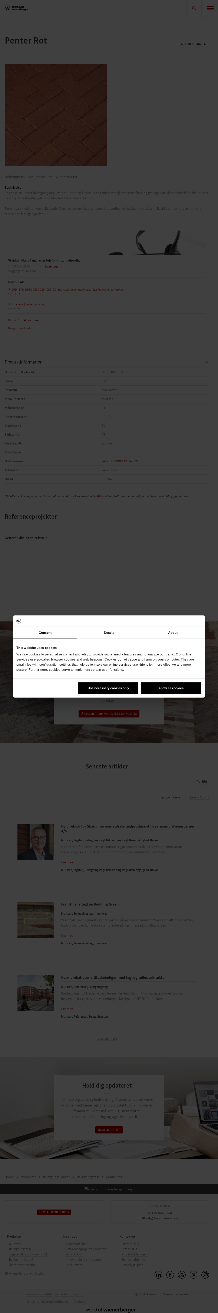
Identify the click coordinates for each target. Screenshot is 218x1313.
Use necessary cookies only (108, 688)
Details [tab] (109, 632)
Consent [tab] (45, 632)
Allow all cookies (171, 688)
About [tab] (173, 632)
